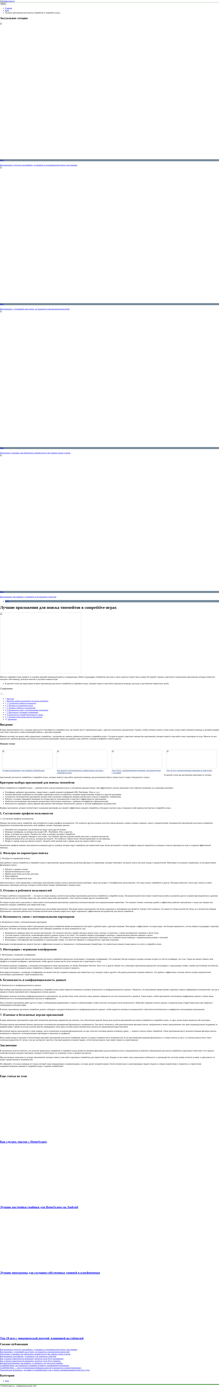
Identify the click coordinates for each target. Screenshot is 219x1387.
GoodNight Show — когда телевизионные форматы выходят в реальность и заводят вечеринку (40, 1368)
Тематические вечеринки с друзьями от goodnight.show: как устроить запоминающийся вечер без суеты (45, 1370)
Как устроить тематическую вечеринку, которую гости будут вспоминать (31, 1359)
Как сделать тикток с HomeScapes (23, 1141)
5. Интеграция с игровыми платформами (22, 712)
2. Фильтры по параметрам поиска (20, 706)
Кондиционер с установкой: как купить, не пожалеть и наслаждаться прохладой (34, 309)
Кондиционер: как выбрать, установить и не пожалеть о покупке (28, 597)
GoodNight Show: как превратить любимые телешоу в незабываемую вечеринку (34, 1365)
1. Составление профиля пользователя (21, 703)
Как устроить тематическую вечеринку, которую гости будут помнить (30, 1361)
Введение (10, 699)
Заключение (12, 719)
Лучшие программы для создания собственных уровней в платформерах (50, 1272)
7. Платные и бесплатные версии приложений (24, 717)
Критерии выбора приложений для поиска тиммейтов (27, 701)
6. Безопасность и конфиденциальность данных (25, 715)
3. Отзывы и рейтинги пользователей (21, 708)
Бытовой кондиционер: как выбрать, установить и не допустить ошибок (31, 1363)
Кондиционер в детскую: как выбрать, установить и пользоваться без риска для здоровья (38, 165)
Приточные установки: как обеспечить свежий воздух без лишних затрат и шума (35, 453)
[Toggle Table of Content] (2, 694)
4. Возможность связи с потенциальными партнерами (27, 710)
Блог (2, 160)
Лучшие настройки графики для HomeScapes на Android (39, 1207)
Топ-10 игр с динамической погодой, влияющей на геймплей (42, 1338)
